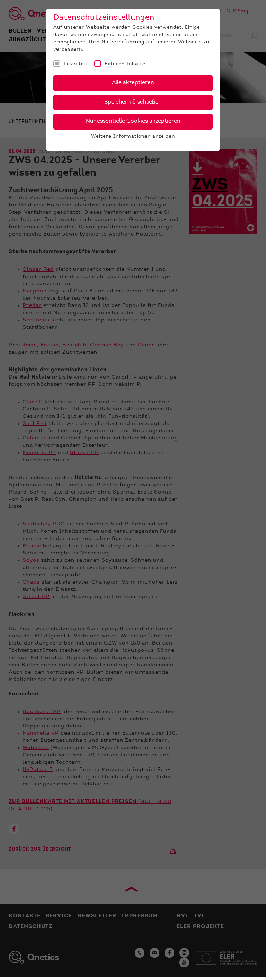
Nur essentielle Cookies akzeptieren (133, 121)
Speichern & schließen (133, 102)
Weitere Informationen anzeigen (133, 136)
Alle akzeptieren (133, 83)
